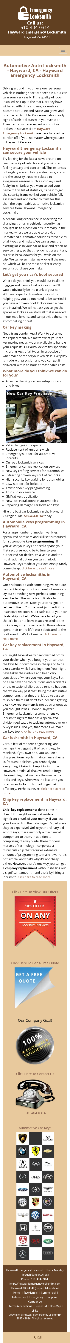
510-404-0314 (35, 27)
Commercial (48, 1292)
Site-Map (55, 1306)
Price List (41, 1306)
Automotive (19, 1297)
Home (17, 1292)
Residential (31, 1292)
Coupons (52, 1297)
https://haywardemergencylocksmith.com (35, 1283)
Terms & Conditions (20, 1306)
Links (35, 1310)
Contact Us (35, 1301)
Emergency (36, 1297)
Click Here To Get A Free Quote (35, 963)
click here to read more (37, 568)
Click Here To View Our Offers (35, 892)
